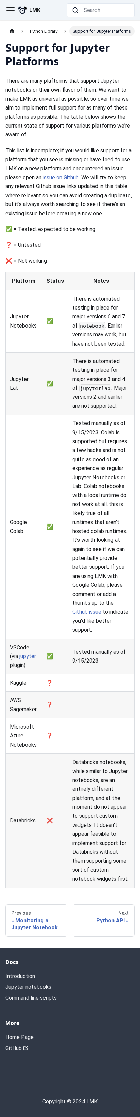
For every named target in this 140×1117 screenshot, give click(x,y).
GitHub (13, 1048)
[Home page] (11, 31)
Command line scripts (31, 998)
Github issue (86, 611)
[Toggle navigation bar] (10, 10)
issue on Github (61, 177)
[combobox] (101, 10)
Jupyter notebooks (28, 987)
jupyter (27, 656)
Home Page (19, 1037)
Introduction (20, 976)
